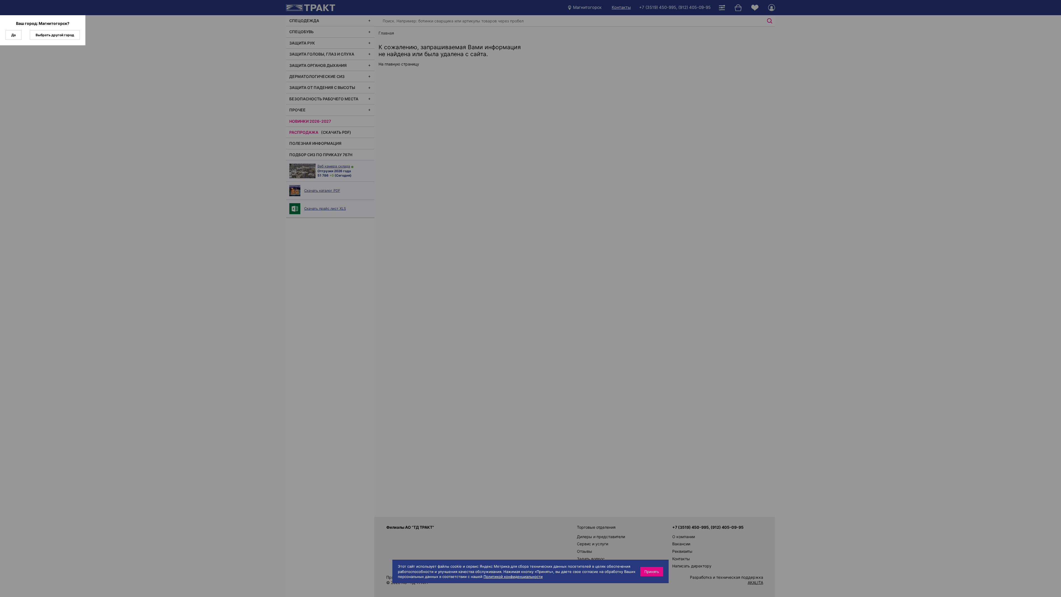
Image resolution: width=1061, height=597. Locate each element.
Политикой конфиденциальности (513, 576)
